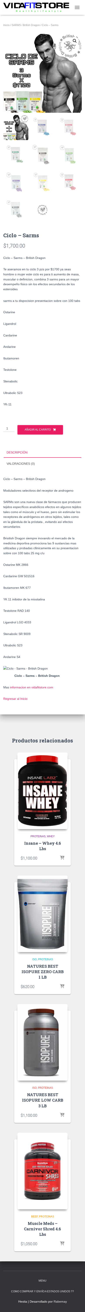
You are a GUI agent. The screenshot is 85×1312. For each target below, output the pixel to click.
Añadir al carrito (38, 429)
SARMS (16, 25)
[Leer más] (62, 858)
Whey (51, 836)
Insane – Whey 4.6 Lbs (42, 846)
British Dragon (31, 25)
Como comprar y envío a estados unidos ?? (42, 1291)
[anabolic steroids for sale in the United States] (37, 7)
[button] (75, 41)
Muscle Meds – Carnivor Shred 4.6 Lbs (42, 1229)
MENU (42, 1280)
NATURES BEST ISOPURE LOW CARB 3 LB (42, 1100)
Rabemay (60, 1301)
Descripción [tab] (17, 452)
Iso (34, 959)
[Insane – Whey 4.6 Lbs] (42, 791)
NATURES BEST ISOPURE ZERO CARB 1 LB (43, 972)
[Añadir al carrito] (62, 986)
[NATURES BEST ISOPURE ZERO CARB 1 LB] (42, 914)
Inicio (6, 25)
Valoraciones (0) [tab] (21, 463)
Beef (34, 1216)
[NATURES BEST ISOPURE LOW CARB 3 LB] (42, 1042)
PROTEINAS (38, 836)
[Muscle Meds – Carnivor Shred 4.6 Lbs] (42, 1171)
